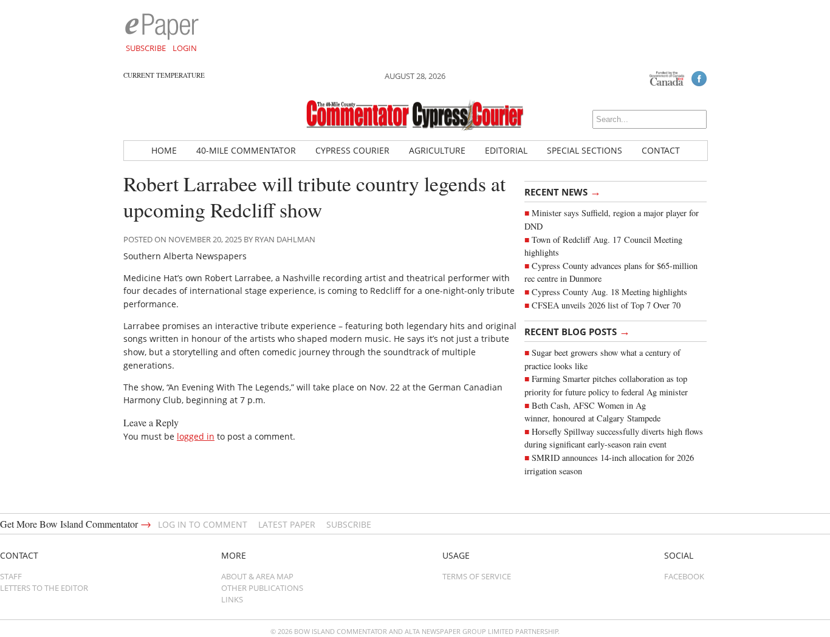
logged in (195, 436)
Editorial (506, 150)
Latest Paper (286, 524)
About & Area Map (257, 576)
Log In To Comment (202, 524)
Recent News (562, 191)
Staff (11, 576)
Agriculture (437, 150)
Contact (661, 150)
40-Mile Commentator (246, 150)
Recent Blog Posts (577, 331)
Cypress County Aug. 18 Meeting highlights (609, 292)
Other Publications (262, 587)
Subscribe (146, 48)
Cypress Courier (352, 150)
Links (232, 599)
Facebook (684, 576)
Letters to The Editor (44, 587)
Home (164, 150)
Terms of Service (476, 576)
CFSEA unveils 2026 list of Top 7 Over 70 (606, 305)
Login (185, 48)
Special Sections (584, 150)
